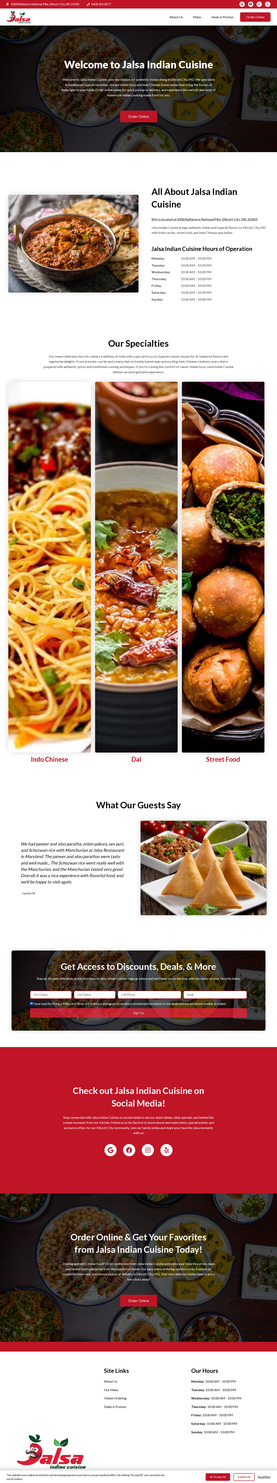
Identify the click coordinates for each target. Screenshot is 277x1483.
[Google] (242, 4)
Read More (264, 1477)
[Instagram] (259, 4)
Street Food (223, 759)
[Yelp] (267, 4)
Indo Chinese (49, 759)
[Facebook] (250, 4)
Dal (136, 759)
